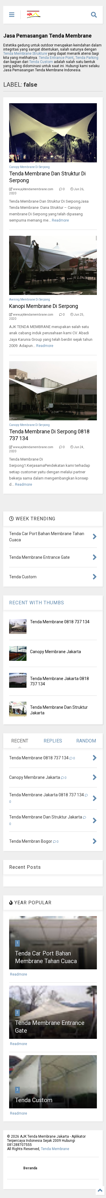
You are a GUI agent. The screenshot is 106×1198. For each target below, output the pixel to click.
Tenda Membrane (55, 1149)
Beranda (30, 1168)
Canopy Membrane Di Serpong (29, 167)
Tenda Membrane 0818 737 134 (60, 621)
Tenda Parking (86, 58)
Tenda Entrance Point (56, 58)
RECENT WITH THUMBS (36, 603)
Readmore (60, 220)
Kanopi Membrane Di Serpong (43, 306)
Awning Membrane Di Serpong (29, 299)
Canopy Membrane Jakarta (55, 651)
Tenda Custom (41, 62)
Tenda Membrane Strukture (25, 53)
